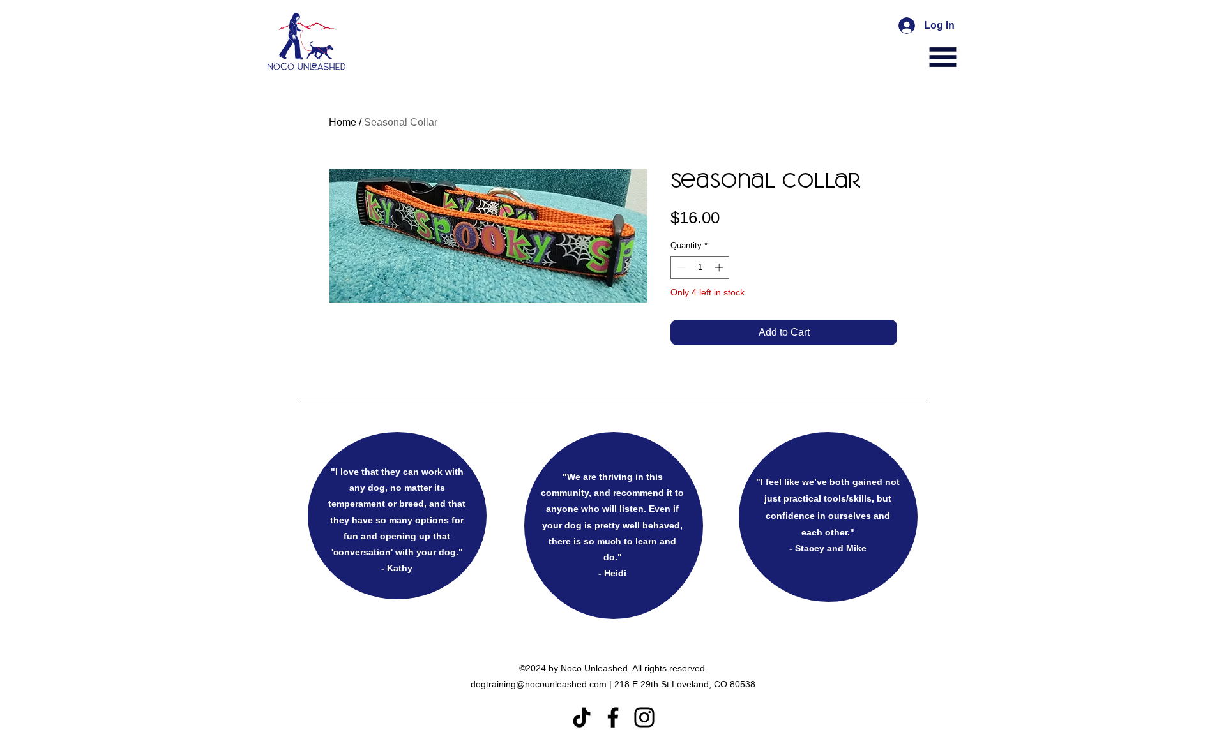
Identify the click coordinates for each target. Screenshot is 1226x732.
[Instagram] (644, 717)
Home (342, 122)
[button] (943, 57)
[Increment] (720, 267)
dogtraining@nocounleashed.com (539, 684)
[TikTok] (581, 717)
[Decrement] (680, 267)
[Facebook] (613, 717)
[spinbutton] (700, 267)
